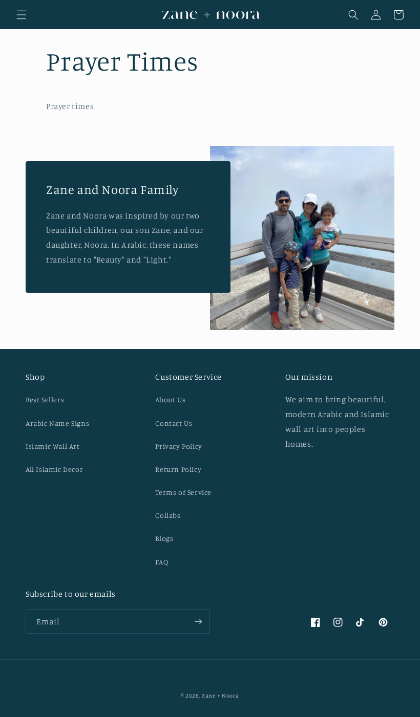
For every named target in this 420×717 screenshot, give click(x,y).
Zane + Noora (220, 695)
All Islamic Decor (54, 469)
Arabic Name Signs (57, 423)
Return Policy (178, 469)
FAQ (161, 561)
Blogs (164, 538)
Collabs (167, 515)
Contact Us (173, 423)
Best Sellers (45, 399)
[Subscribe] (198, 622)
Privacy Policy (178, 446)
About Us (170, 399)
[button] (21, 15)
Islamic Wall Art (53, 446)
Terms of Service (183, 492)
